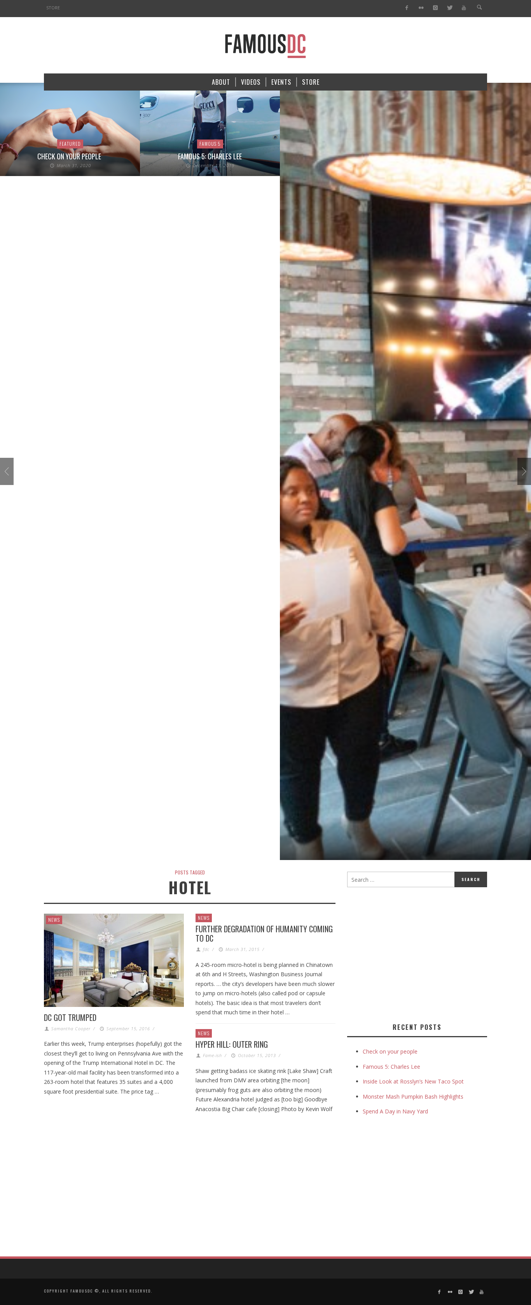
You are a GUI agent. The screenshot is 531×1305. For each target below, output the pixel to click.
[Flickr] (421, 8)
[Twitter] (449, 8)
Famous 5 (210, 143)
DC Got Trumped (70, 1017)
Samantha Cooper (71, 1028)
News (54, 919)
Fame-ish (212, 1055)
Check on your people (70, 156)
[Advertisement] (412, 953)
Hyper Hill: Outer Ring (232, 1044)
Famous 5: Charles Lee (210, 156)
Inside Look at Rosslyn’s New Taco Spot (413, 1081)
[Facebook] (407, 8)
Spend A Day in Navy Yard (395, 1111)
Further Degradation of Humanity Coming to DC (264, 933)
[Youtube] (464, 8)
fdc (206, 949)
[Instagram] (435, 8)
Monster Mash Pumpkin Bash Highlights (413, 1096)
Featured (70, 143)
